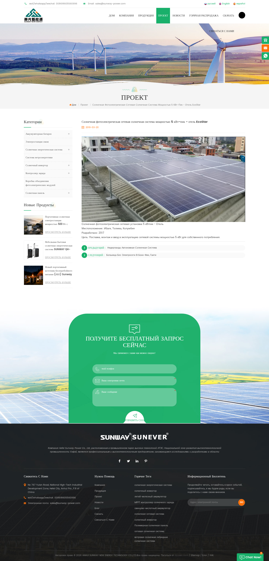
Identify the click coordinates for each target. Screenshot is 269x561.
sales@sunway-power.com (110, 3)
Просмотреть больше (58, 232)
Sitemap (195, 555)
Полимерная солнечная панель (151, 525)
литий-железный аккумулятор (150, 496)
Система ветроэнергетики (39, 158)
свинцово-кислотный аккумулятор (152, 508)
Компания (126, 16)
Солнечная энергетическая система (44, 150)
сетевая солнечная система (149, 531)
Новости (179, 16)
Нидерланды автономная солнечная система (132, 248)
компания (100, 485)
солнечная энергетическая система (153, 485)
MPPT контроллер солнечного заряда (154, 502)
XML (212, 555)
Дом (112, 16)
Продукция (146, 16)
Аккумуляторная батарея (38, 134)
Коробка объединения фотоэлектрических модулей (40, 183)
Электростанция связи (37, 142)
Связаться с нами (221, 31)
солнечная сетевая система (149, 514)
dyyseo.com (181, 555)
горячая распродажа (203, 16)
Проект (163, 16)
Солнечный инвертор (37, 165)
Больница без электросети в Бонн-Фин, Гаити (131, 255)
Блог (97, 508)
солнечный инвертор (145, 491)
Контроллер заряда (35, 173)
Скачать (228, 16)
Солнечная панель (35, 193)
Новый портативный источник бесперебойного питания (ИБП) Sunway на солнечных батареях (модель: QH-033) (58, 270)
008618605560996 (66, 3)
